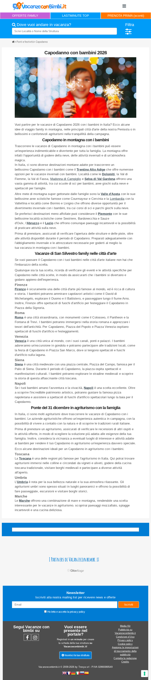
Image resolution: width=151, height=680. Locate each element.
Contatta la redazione (125, 658)
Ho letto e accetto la (66, 611)
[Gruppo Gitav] (75, 569)
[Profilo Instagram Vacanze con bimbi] (35, 638)
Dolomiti (108, 174)
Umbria (22, 482)
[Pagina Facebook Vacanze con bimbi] (27, 638)
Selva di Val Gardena (100, 179)
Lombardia (117, 198)
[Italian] (78, 673)
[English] (64, 673)
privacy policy (77, 611)
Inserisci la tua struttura (76, 655)
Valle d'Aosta (110, 194)
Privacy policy (125, 640)
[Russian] (82, 673)
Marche (24, 500)
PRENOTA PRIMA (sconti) (126, 15)
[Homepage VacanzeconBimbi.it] (39, 6)
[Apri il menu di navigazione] (124, 6)
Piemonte (105, 214)
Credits (125, 661)
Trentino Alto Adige (91, 169)
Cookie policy (125, 644)
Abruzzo (33, 223)
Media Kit (125, 626)
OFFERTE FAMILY (25, 15)
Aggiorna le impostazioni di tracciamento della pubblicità (125, 651)
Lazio (49, 223)
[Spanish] (86, 673)
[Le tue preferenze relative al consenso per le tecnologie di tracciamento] (144, 673)
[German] (73, 673)
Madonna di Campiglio (65, 179)
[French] (69, 673)
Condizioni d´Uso (125, 636)
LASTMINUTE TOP (75, 15)
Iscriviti (128, 604)
